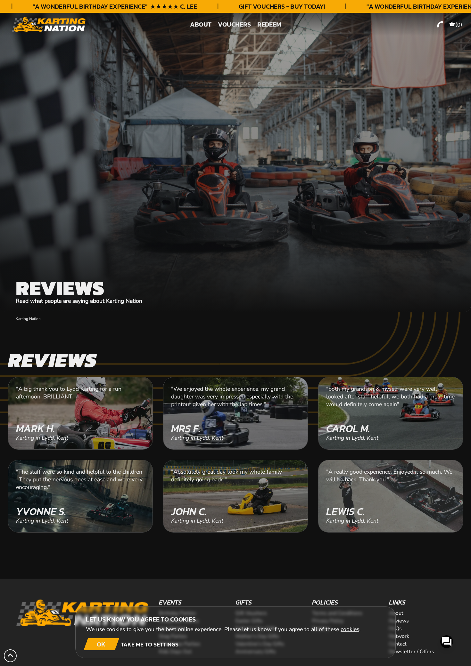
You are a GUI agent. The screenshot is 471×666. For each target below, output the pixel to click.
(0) (458, 24)
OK (101, 644)
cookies (350, 629)
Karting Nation (28, 318)
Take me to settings (149, 644)
